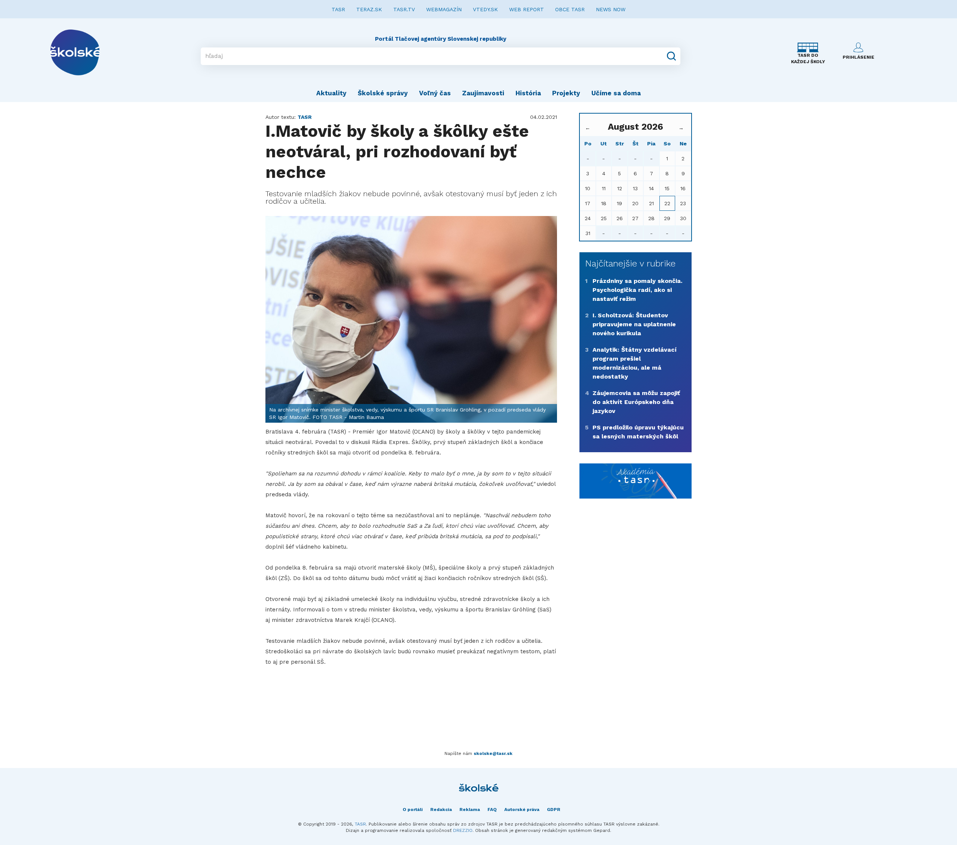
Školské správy (383, 93)
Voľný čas (435, 93)
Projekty (566, 93)
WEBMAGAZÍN (444, 9)
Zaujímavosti (483, 93)
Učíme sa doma (616, 93)
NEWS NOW (610, 9)
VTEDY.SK (485, 9)
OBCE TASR (570, 9)
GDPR (553, 809)
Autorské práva (521, 809)
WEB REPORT (526, 9)
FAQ (492, 809)
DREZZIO (463, 830)
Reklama (469, 809)
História (528, 93)
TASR (338, 9)
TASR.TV (404, 9)
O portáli (413, 809)
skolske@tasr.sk (493, 753)
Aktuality (331, 93)
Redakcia (441, 809)
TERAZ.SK (369, 9)
